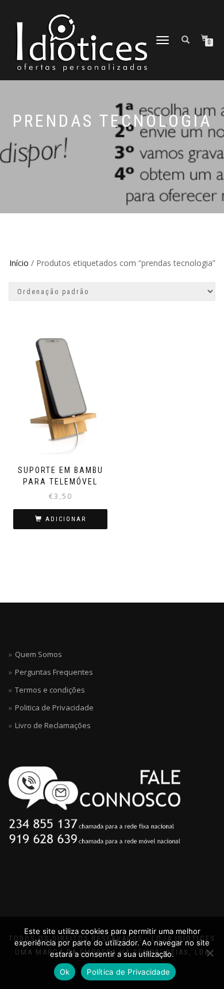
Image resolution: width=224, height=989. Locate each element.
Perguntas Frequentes (54, 672)
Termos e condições (50, 690)
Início (19, 262)
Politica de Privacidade (54, 707)
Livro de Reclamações (53, 725)
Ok (65, 971)
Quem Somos (38, 654)
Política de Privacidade (128, 971)
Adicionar (65, 519)
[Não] (209, 953)
